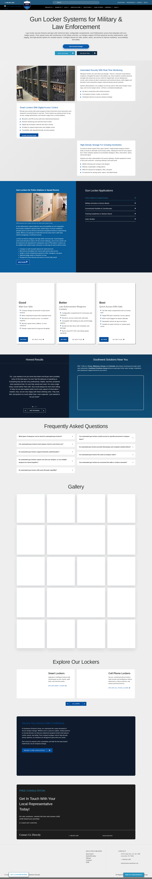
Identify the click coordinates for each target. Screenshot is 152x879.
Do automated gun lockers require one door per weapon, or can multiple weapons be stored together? (46, 461)
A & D (66, 7)
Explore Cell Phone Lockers (118, 688)
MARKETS (59, 7)
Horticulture (76, 7)
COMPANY (108, 7)
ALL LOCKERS (76, 703)
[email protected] (107, 835)
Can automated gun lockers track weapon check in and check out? (46, 444)
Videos (139, 2)
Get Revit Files (37, 339)
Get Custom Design (76, 46)
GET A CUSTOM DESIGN (18, 874)
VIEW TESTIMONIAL (34, 410)
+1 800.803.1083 (9, 2)
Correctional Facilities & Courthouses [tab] (98, 208)
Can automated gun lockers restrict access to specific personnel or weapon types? (106, 438)
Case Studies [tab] (90, 219)
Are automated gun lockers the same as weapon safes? (106, 454)
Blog (146, 2)
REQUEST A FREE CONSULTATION (34, 750)
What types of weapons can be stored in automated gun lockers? (46, 436)
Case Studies (98, 7)
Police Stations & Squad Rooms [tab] (96, 198)
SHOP (116, 7)
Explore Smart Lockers (56, 685)
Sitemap (145, 874)
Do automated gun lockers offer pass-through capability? (46, 470)
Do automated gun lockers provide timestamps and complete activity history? (106, 447)
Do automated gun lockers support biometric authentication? (46, 452)
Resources (131, 2)
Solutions (88, 7)
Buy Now (23, 339)
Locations (121, 2)
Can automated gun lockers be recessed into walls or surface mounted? (106, 462)
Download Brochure (29, 135)
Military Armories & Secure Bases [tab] (97, 203)
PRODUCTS (49, 7)
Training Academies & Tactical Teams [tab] (98, 214)
